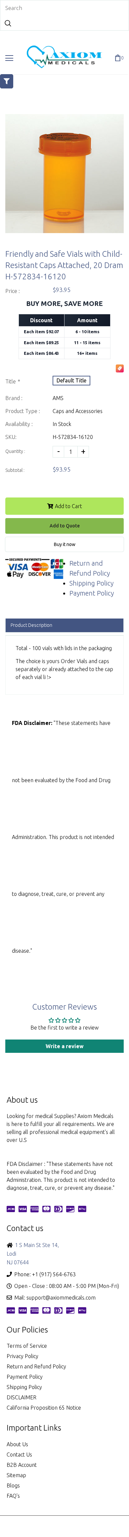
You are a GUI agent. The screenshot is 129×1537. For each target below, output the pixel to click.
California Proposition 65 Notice (44, 1408)
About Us (17, 1444)
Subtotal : (14, 470)
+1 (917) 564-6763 (54, 1274)
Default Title (71, 380)
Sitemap (16, 1475)
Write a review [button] (65, 1046)
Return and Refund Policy (36, 1366)
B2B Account (22, 1465)
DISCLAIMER (21, 1397)
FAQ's (13, 1496)
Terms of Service (27, 1346)
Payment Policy (91, 593)
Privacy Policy (22, 1356)
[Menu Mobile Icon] (9, 58)
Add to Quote (65, 525)
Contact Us (19, 1455)
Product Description (31, 625)
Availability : (19, 424)
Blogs (13, 1485)
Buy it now (64, 544)
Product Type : (22, 411)
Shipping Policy (91, 583)
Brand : (13, 398)
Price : (12, 291)
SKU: (11, 437)
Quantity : (15, 451)
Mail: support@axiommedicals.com (55, 1298)
